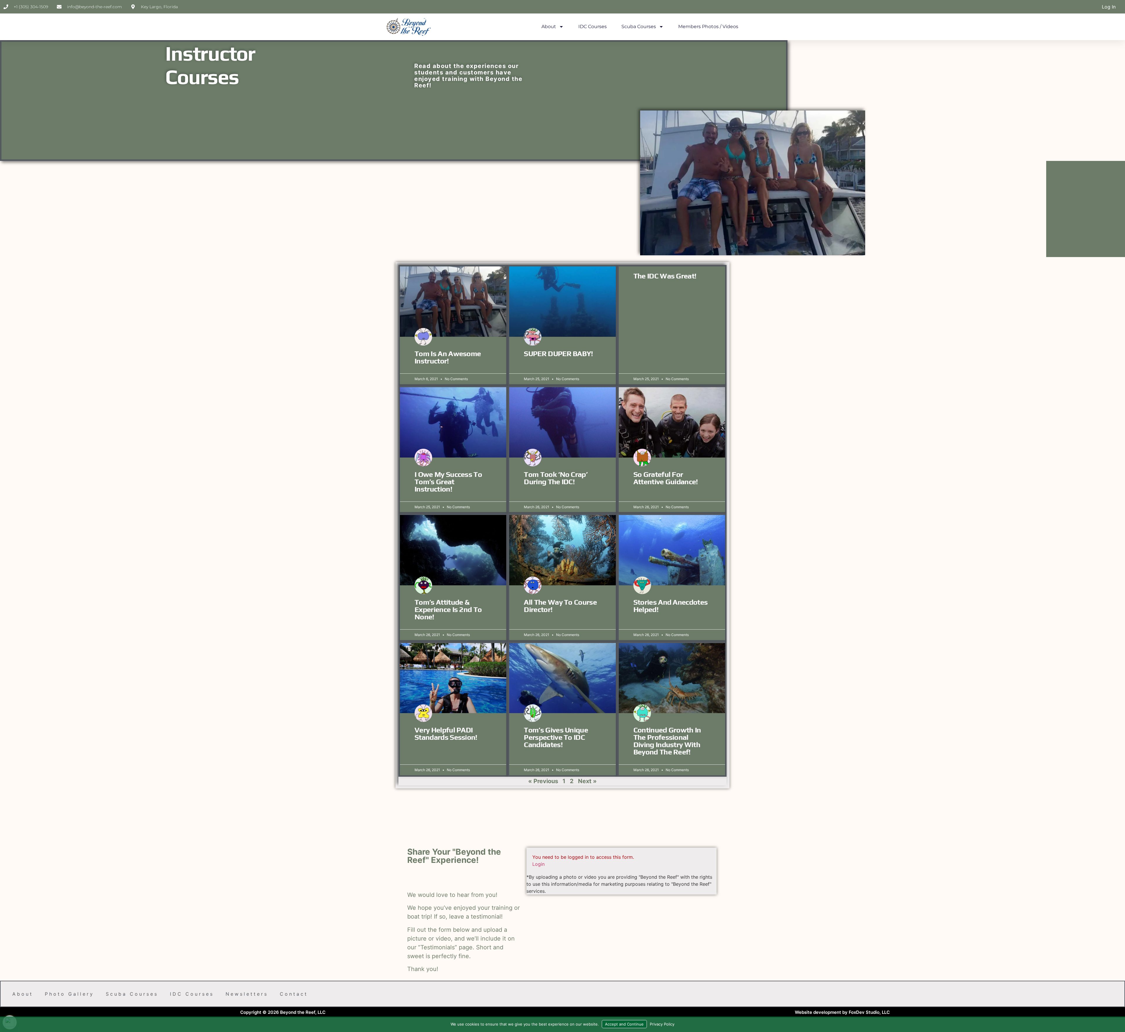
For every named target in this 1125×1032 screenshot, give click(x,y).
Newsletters (247, 994)
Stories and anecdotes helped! (670, 606)
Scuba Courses (638, 26)
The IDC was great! (664, 276)
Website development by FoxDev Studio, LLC (842, 1012)
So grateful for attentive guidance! (665, 478)
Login (538, 864)
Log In (1109, 7)
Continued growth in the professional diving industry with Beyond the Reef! (667, 741)
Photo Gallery (69, 994)
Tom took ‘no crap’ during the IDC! (555, 478)
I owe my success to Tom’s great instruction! (448, 481)
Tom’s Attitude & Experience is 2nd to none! (448, 609)
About (548, 26)
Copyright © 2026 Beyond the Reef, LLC (282, 1012)
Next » (587, 781)
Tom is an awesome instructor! (448, 357)
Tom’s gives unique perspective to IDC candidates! (556, 737)
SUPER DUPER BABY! (558, 353)
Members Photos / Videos (708, 26)
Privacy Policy (662, 1024)
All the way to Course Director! (560, 606)
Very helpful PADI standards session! (446, 734)
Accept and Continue (624, 1024)
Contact (294, 994)
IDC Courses (592, 26)
